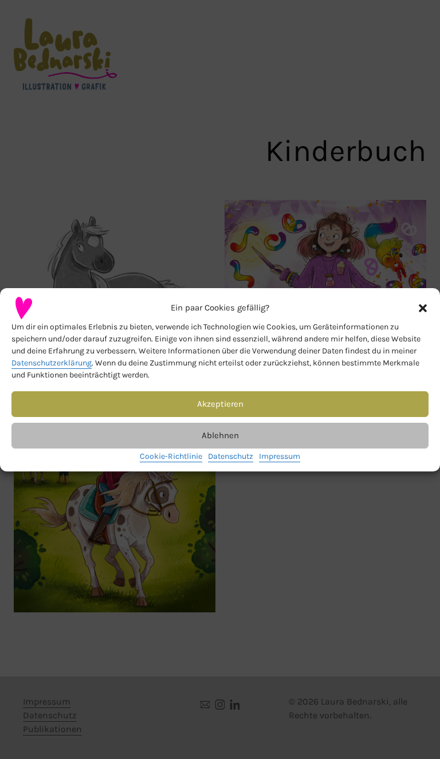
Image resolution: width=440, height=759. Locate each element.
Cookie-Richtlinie (171, 456)
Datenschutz (230, 456)
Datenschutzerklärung (51, 363)
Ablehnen (220, 435)
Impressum (279, 456)
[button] (423, 308)
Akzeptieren (220, 404)
